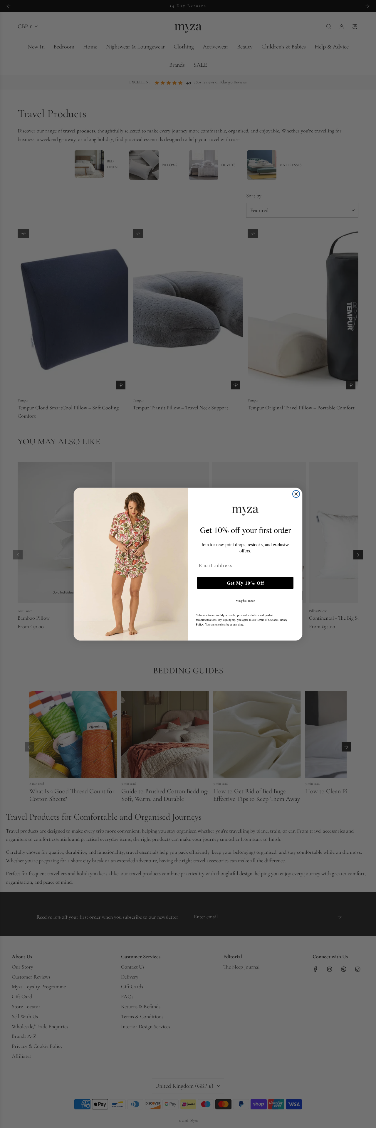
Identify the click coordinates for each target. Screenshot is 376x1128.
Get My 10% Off (245, 582)
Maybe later (245, 600)
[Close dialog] (296, 493)
